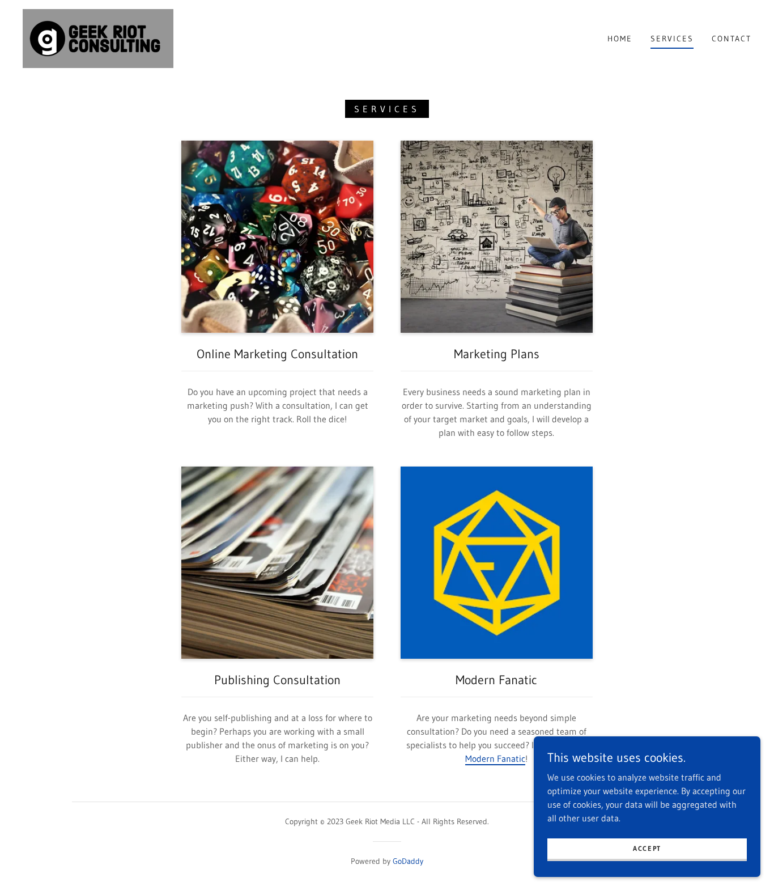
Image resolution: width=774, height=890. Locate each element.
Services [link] (672, 38)
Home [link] (619, 38)
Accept (647, 848)
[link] (98, 37)
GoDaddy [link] (408, 861)
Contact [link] (731, 38)
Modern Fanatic (495, 758)
